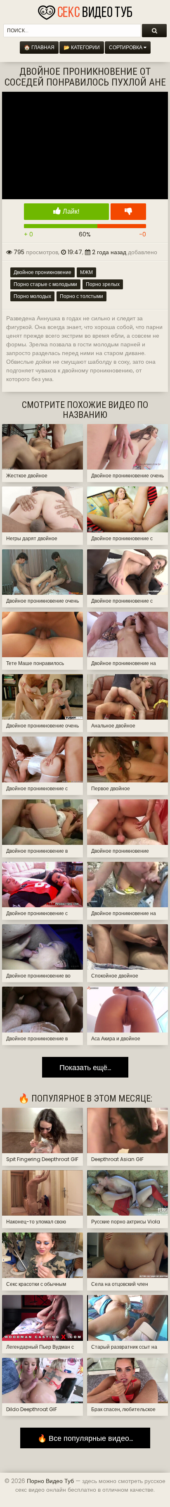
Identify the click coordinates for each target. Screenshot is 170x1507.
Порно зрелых (103, 284)
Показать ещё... (85, 1067)
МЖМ (86, 272)
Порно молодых (32, 296)
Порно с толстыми (81, 296)
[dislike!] (128, 211)
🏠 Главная (39, 47)
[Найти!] (154, 30)
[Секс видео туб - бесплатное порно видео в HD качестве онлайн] (85, 10)
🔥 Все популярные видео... (85, 1438)
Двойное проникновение (42, 272)
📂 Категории (82, 47)
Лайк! (70, 211)
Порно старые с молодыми (45, 284)
